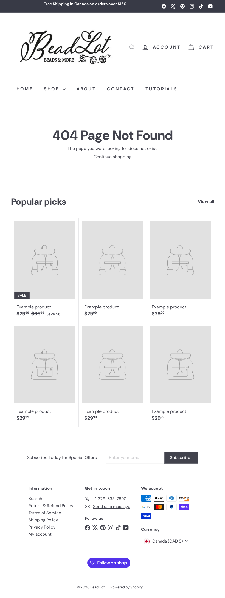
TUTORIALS (161, 89)
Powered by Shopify (126, 587)
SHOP (52, 89)
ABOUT (86, 89)
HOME (24, 89)
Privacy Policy (42, 527)
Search (35, 498)
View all (206, 201)
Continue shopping (112, 157)
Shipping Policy (43, 520)
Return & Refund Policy (51, 505)
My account (40, 534)
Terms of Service (45, 513)
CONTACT (120, 89)
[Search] (131, 47)
